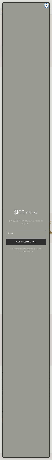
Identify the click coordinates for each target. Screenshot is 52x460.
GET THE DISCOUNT (26, 241)
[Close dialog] (46, 5)
